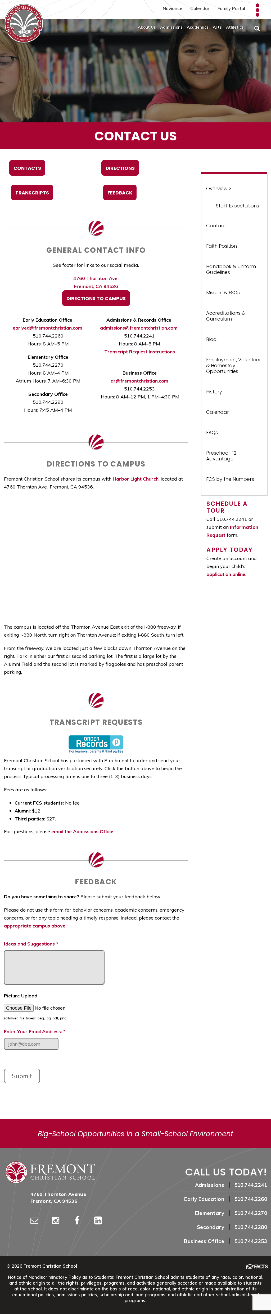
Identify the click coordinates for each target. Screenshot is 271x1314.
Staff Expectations (237, 205)
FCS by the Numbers (230, 479)
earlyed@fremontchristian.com (47, 328)
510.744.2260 (250, 1199)
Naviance (172, 8)
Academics (198, 27)
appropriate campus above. (35, 926)
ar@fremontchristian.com (139, 381)
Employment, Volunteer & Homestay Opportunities (233, 365)
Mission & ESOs (223, 292)
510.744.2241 (250, 1185)
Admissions (171, 27)
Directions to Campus (96, 298)
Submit (22, 1076)
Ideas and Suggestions (31, 944)
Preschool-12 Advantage (221, 456)
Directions (120, 168)
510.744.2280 (250, 1227)
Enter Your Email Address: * (34, 1031)
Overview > (218, 188)
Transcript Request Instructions (139, 352)
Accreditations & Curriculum (225, 316)
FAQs (212, 432)
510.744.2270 (250, 1213)
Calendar (200, 8)
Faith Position (221, 246)
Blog (211, 339)
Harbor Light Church (136, 479)
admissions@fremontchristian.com (139, 328)
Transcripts (32, 192)
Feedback (119, 192)
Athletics (235, 27)
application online (225, 574)
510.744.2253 (250, 1241)
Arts (217, 27)
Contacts (27, 168)
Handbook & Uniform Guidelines (231, 269)
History (214, 391)
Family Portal (231, 8)
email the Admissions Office (82, 831)
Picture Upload (20, 996)
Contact (216, 225)
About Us (147, 27)
